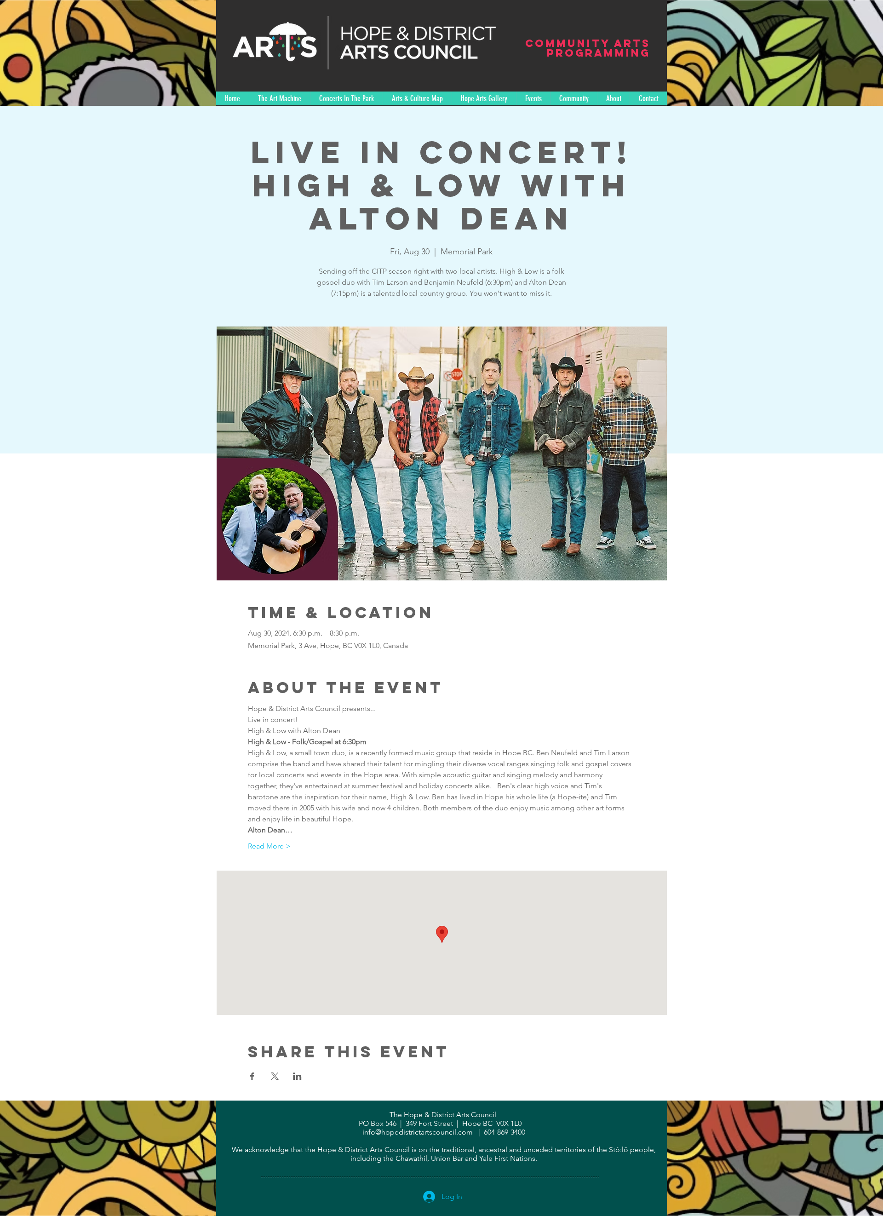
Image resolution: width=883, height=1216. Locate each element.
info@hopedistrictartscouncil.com (417, 1132)
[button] (346, 98)
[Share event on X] (274, 1076)
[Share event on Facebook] (252, 1076)
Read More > (269, 846)
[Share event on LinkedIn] (297, 1076)
